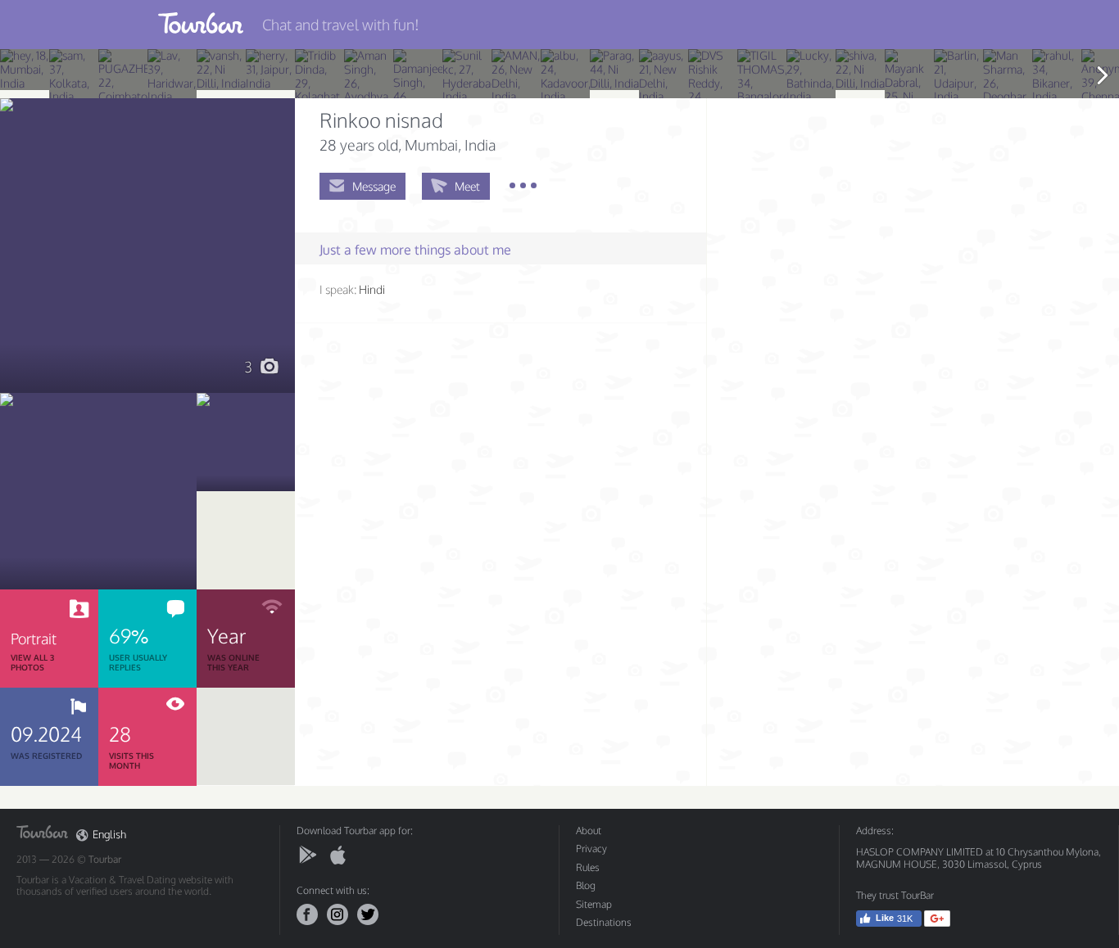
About (588, 830)
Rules (588, 867)
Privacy (591, 848)
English (109, 834)
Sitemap (594, 904)
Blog (586, 885)
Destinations (604, 922)
